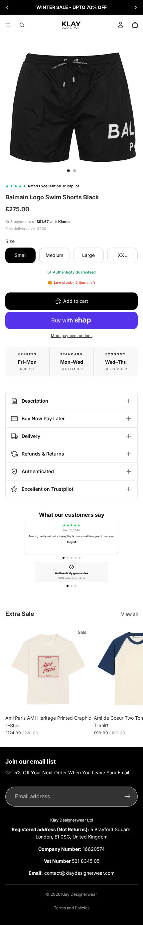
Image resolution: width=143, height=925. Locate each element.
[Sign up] (128, 797)
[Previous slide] (7, 7)
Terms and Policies (71, 907)
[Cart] (135, 25)
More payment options (71, 335)
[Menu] (7, 25)
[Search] (22, 25)
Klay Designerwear (79, 894)
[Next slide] (135, 7)
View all (129, 614)
